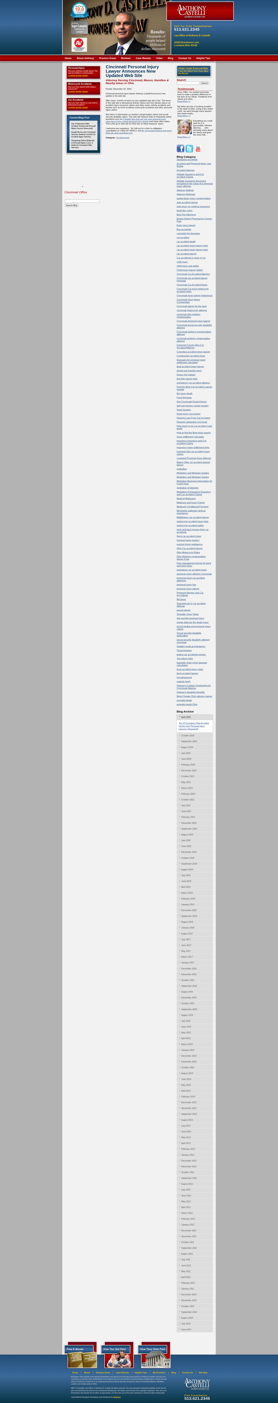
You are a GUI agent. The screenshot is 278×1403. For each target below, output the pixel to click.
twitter (189, 149)
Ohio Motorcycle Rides (188, 552)
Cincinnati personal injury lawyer (193, 321)
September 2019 (189, 863)
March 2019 (187, 893)
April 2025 (186, 717)
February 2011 (188, 1283)
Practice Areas (107, 58)
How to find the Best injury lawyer (194, 433)
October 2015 (187, 1003)
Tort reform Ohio (185, 658)
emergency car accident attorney (193, 383)
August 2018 (187, 922)
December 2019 (188, 852)
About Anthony (85, 58)
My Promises (159, 1372)
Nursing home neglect (188, 540)
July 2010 (185, 1323)
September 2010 (189, 1312)
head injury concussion (188, 414)
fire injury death (184, 393)
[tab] (195, 717)
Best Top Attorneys (186, 214)
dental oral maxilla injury (189, 370)
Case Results (143, 58)
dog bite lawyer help (187, 379)
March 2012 (187, 1213)
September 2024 (189, 741)
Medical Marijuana (186, 498)
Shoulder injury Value (188, 614)
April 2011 (185, 1277)
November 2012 (188, 1166)
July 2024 (185, 753)
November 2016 (188, 974)
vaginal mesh (183, 681)
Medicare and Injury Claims (191, 502)
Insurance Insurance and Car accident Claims (191, 442)
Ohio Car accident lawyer (190, 548)
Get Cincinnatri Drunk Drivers (192, 401)
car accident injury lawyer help (192, 245)
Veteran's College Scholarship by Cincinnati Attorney (194, 686)
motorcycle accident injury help (192, 521)
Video (159, 58)
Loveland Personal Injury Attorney (194, 458)
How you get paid (153, 1354)
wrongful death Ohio (187, 704)
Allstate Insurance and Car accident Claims (190, 175)
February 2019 (188, 898)
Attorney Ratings (185, 190)
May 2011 (186, 1271)
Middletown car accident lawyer (193, 517)
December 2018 (188, 910)
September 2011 (189, 1248)
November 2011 (188, 1236)
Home (68, 58)
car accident (183, 237)
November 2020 (188, 823)
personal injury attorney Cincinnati (194, 574)
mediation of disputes (188, 488)
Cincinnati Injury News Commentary (188, 300)
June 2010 (186, 1329)
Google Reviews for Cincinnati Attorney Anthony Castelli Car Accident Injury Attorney (83, 134)
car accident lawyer (186, 254)
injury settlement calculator (190, 437)
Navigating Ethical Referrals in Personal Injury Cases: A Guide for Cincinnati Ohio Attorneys (82, 143)
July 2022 (185, 805)
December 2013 (188, 1102)
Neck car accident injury (189, 536)
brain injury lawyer (186, 225)
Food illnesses (184, 397)
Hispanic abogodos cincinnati (192, 422)
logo (197, 1384)
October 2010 (187, 1306)
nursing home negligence (190, 544)
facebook (181, 149)
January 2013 (187, 1155)
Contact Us (184, 58)
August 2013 (187, 1120)
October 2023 (187, 776)
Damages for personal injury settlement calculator (191, 361)
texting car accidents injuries (191, 654)
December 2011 (188, 1230)
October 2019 (187, 858)
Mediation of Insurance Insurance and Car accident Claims (194, 493)
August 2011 (187, 1253)
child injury (182, 262)
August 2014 (187, 1073)
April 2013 (186, 1143)
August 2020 (187, 834)
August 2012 (187, 1184)
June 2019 (186, 881)
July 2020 (185, 840)
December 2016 (188, 968)
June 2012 (186, 1195)
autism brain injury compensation (194, 198)
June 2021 (186, 811)
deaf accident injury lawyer (190, 366)
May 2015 (186, 1032)
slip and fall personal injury (190, 618)
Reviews (126, 58)
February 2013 (188, 1149)
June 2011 (186, 1265)
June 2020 (186, 846)
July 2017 (185, 939)
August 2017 (187, 933)
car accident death (186, 241)
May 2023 (186, 782)
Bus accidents (184, 229)
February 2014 (188, 1096)
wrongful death (184, 700)
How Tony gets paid (116, 1354)
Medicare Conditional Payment (192, 506)
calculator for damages (188, 233)
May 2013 (186, 1137)
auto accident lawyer (187, 202)
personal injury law (186, 584)
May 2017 (186, 951)
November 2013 (188, 1108)
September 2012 (189, 1178)
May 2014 (186, 1085)
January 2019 (187, 904)
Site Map (203, 1372)
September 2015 (189, 1009)
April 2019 (186, 887)
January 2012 (187, 1224)
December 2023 (188, 770)
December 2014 (188, 1056)
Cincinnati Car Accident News (192, 285)
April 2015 (186, 1038)
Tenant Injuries (184, 650)
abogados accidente (187, 159)
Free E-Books (79, 1354)
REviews (181, 599)
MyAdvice (117, 1397)
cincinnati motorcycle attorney (192, 310)
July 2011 (185, 1259)
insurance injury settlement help (193, 447)
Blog (170, 58)
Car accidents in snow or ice (191, 258)
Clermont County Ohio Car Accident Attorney (190, 346)
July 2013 (185, 1125)
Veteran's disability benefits (191, 692)
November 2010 (188, 1300)
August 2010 (187, 1318)
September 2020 (189, 829)
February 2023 (188, 794)
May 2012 (186, 1201)
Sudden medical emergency (191, 646)
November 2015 (188, 997)
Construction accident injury (191, 356)
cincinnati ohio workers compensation (188, 315)
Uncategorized (122, 137)
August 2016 (187, 991)
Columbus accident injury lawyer (193, 352)
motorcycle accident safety (190, 525)
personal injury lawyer (188, 589)
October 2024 (187, 735)
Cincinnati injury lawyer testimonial (194, 295)
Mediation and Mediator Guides (193, 477)
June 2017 (186, 945)
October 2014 (187, 1067)
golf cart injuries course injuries (193, 406)
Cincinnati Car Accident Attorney (193, 274)
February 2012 (188, 1219)
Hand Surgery (184, 410)
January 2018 (187, 927)
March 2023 (187, 788)
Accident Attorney (186, 170)
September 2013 (189, 1114)
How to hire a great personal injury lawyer (130, 121)
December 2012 (188, 1160)
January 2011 (187, 1288)
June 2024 (186, 759)
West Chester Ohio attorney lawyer (194, 696)
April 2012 (186, 1207)
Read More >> (184, 101)
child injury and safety (188, 266)
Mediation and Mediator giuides (193, 473)
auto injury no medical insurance (193, 206)
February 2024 (188, 764)
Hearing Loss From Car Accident (193, 418)
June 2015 (186, 1026)
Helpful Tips (203, 58)
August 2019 (187, 869)
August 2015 (187, 1015)
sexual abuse (183, 610)
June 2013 (186, 1131)
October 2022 (187, 799)
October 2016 (187, 980)
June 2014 (186, 1079)
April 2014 (186, 1091)
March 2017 (187, 957)
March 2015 (187, 1044)
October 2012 (187, 1172)
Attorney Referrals (186, 194)
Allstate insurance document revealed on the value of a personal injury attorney (195, 183)
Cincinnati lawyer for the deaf (191, 306)
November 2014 (188, 1061)
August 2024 (187, 747)
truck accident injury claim (190, 669)
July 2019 (185, 875)
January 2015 (187, 1050)
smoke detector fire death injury (193, 622)
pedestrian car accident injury (192, 570)
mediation (182, 469)
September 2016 (189, 986)
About (87, 1372)
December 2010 (188, 1294)
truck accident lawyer (187, 673)
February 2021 (188, 817)
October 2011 (187, 1242)
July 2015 (185, 1021)
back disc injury (185, 210)
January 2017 (187, 962)
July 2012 (185, 1189)
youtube (198, 149)
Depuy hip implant (186, 375)
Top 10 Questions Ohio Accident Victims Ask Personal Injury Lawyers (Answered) (83, 126)
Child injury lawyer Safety (190, 270)
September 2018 (189, 916)
